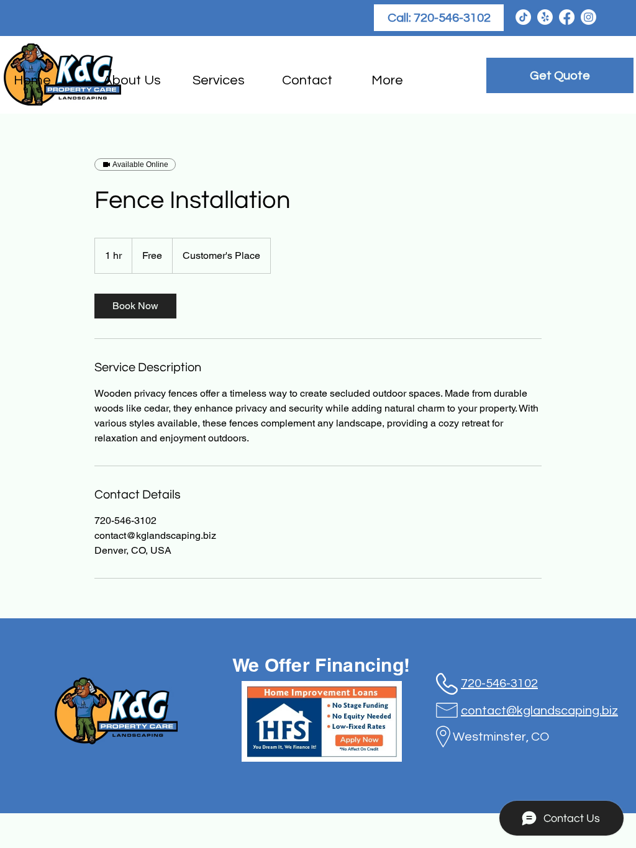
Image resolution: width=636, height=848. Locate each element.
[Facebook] (567, 17)
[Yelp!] (545, 17)
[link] (135, 306)
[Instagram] (588, 17)
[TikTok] (523, 17)
